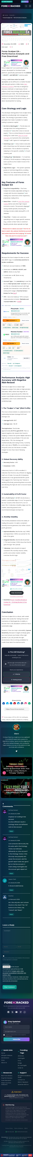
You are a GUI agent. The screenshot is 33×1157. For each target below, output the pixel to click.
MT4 (18, 717)
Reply (11, 831)
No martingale (24, 717)
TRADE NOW (30, 1155)
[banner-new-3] (16, 63)
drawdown (21, 193)
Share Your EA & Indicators (6, 1083)
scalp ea (8, 719)
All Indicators (5, 1058)
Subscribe (16, 1039)
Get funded (10, 343)
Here (14, 293)
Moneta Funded (16, 332)
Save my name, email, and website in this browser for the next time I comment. (16, 958)
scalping (25, 719)
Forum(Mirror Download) (16, 596)
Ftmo (19, 1061)
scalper (13, 719)
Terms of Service (18, 1128)
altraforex (21, 1056)
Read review (25, 320)
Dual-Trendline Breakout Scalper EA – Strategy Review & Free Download (15, 602)
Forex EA (12, 15)
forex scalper (8, 717)
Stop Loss (10, 144)
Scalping (21, 233)
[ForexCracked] (10, 6)
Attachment (6, 964)
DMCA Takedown (23, 1082)
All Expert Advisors (6, 1055)
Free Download (16, 593)
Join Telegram (8, 1)
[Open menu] (30, 6)
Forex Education (6, 1080)
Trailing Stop (8, 157)
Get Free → (25, 1)
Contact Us (21, 1080)
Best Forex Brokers (6, 1076)
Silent (16, 734)
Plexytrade (15, 308)
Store (3, 1060)
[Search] (26, 6)
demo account (17, 229)
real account (22, 236)
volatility (21, 151)
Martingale (14, 126)
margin (6, 140)
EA (11, 68)
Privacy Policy (8, 1036)
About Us (4, 1062)
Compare (17, 363)
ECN (18, 284)
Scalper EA (19, 719)
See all (9, 363)
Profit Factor (10, 498)
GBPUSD (15, 75)
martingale (21, 1058)
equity (6, 133)
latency (16, 297)
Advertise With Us (23, 1084)
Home (6, 15)
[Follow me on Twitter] (16, 751)
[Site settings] (30, 2)
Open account (10, 320)
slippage (26, 206)
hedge (20, 1063)
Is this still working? (17, 589)
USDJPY (5, 75)
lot (10, 131)
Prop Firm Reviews (6, 1078)
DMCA (26, 1128)
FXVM (19, 301)
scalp (3, 719)
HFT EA (14, 717)
